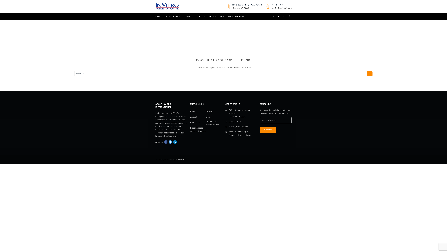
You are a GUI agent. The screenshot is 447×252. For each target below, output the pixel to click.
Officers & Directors (198, 131)
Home (158, 16)
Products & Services (172, 16)
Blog (222, 16)
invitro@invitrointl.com (282, 8)
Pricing (188, 16)
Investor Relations (236, 16)
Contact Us (200, 16)
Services (209, 111)
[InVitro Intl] (167, 6)
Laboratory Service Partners (213, 123)
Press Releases (196, 128)
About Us (213, 16)
